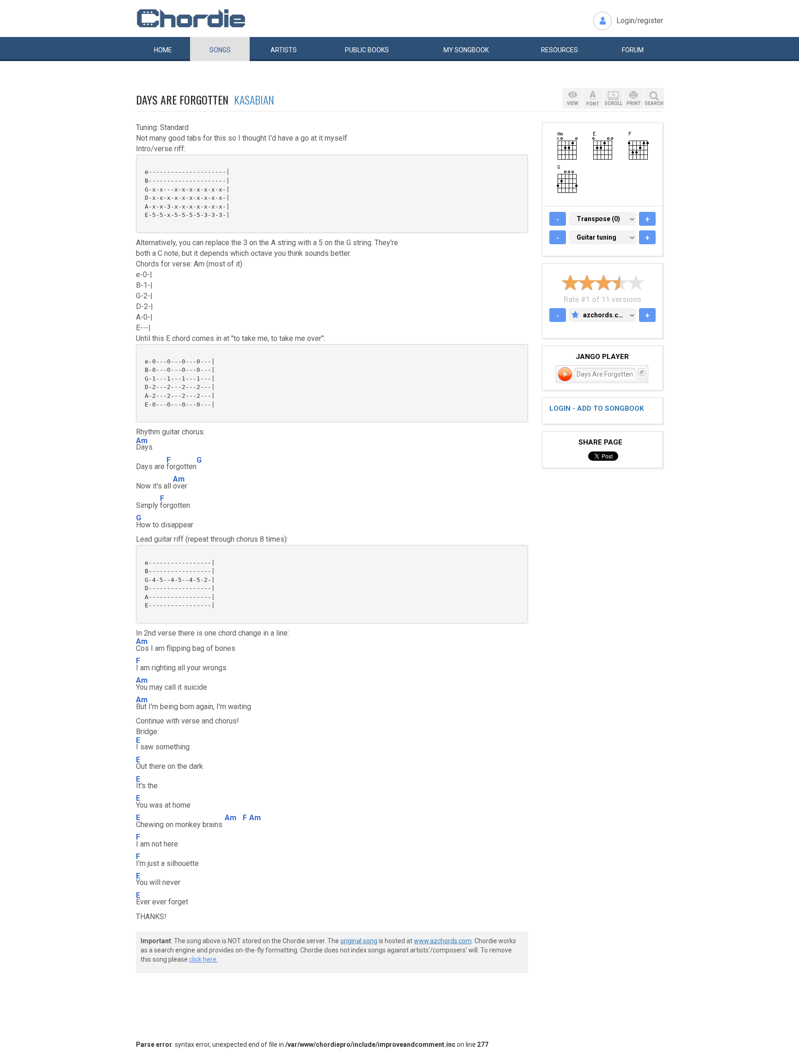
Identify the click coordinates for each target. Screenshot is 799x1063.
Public (367, 50)
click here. (203, 959)
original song (358, 941)
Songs (220, 50)
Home (163, 50)
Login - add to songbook (596, 408)
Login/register (639, 20)
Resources (559, 50)
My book (466, 50)
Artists (283, 50)
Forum (633, 50)
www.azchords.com (443, 941)
